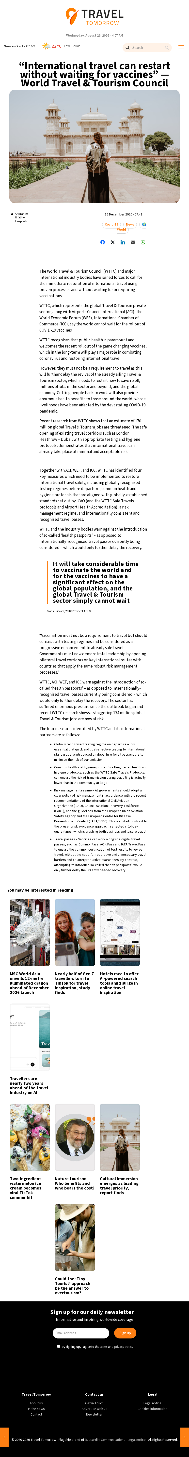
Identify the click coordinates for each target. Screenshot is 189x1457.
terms (104, 779)
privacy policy (124, 779)
